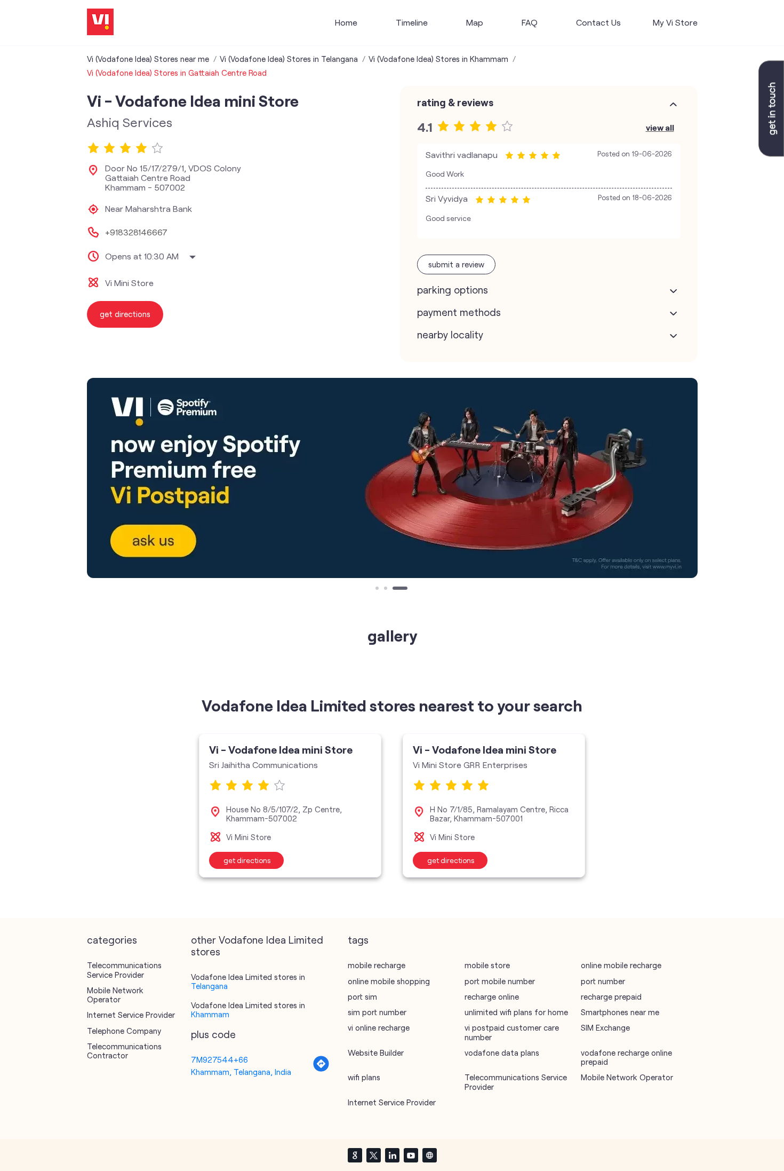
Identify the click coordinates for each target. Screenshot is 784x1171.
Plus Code (213, 1034)
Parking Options (452, 290)
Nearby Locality (450, 335)
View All (660, 127)
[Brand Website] (429, 1155)
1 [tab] (378, 589)
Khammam (210, 1014)
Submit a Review (456, 264)
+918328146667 (136, 232)
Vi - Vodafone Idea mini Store (281, 749)
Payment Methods (459, 312)
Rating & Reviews (455, 102)
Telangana (209, 986)
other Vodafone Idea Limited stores (257, 946)
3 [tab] (395, 589)
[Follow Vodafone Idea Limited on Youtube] (411, 1155)
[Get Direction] (321, 1069)
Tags (358, 940)
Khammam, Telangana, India (241, 1072)
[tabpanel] (392, 478)
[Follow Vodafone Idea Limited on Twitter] (373, 1155)
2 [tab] (386, 589)
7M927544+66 (219, 1059)
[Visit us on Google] (355, 1155)
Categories (112, 940)
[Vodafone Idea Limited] (100, 23)
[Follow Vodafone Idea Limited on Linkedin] (392, 1155)
